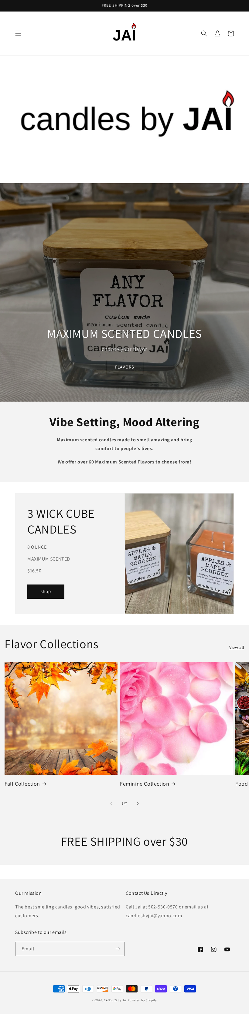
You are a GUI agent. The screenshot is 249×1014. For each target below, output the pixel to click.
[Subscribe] (117, 949)
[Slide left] (111, 803)
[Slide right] (138, 803)
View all (236, 647)
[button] (18, 33)
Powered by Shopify (142, 1000)
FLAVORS (124, 367)
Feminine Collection (144, 783)
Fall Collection (22, 783)
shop (46, 591)
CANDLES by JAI (115, 1000)
